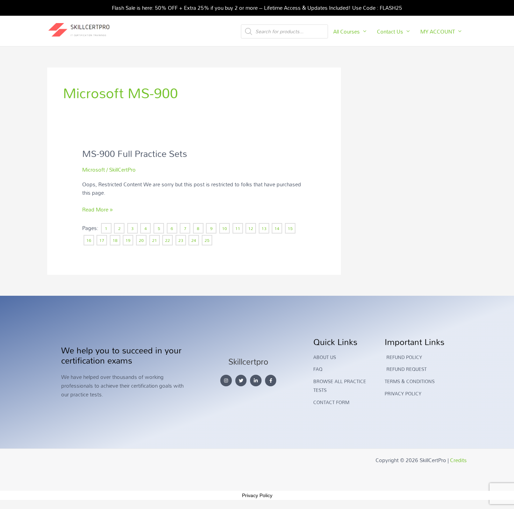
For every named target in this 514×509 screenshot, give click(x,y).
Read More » (97, 209)
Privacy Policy (257, 495)
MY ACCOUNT (437, 31)
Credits (458, 460)
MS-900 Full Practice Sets (134, 153)
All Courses (346, 31)
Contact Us (390, 31)
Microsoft (93, 169)
